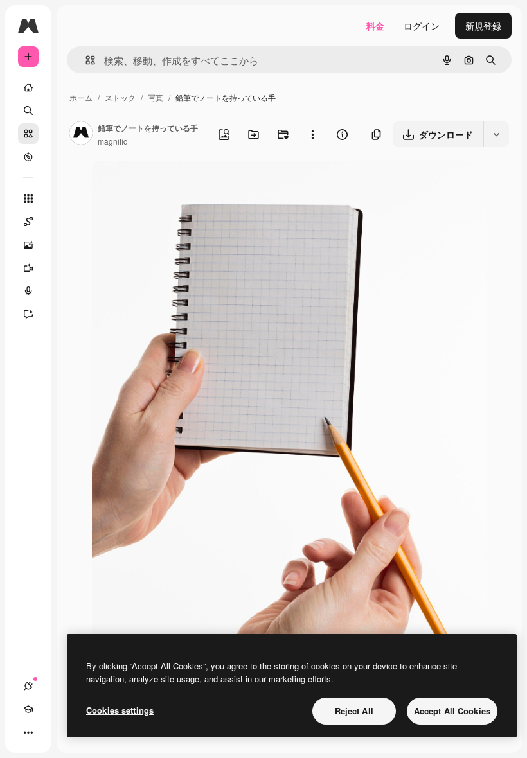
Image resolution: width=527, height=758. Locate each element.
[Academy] (28, 709)
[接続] (28, 686)
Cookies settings (120, 710)
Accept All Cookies (452, 711)
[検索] (28, 110)
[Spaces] (28, 221)
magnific (112, 141)
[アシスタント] (28, 314)
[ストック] (28, 133)
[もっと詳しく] (28, 156)
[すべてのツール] (28, 198)
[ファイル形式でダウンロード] (496, 134)
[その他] (28, 732)
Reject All (354, 711)
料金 (375, 25)
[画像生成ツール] (28, 244)
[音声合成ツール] (28, 291)
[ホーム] (28, 87)
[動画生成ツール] (28, 268)
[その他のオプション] (312, 134)
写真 (155, 97)
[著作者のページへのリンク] (81, 134)
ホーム (81, 97)
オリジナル (180, 184)
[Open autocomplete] (85, 60)
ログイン (422, 25)
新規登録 (483, 25)
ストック (120, 97)
